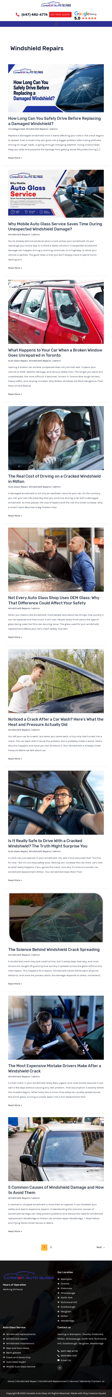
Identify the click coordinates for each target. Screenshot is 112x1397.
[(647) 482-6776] (17, 14)
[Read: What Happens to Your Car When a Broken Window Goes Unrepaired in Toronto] (56, 311)
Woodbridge (97, 1343)
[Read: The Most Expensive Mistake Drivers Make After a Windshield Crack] (56, 1027)
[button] (56, 24)
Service (74, 1381)
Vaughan (83, 1343)
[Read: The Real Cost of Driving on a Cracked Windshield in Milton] (56, 437)
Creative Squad (97, 1393)
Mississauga (73, 1338)
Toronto (86, 1334)
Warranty (85, 1381)
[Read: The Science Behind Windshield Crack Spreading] (56, 917)
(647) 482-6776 (35, 14)
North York (87, 1338)
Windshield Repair (26, 1381)
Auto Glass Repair (18, 360)
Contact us (98, 1381)
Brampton (75, 1334)
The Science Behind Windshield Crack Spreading (54, 949)
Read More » (15, 157)
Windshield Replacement (53, 1381)
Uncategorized (16, 128)
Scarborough (70, 1343)
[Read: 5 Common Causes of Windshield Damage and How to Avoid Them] (56, 1149)
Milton (61, 1338)
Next (101, 1247)
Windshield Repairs (37, 128)
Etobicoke (97, 1334)
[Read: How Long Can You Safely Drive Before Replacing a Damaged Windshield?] (56, 87)
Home (11, 1381)
